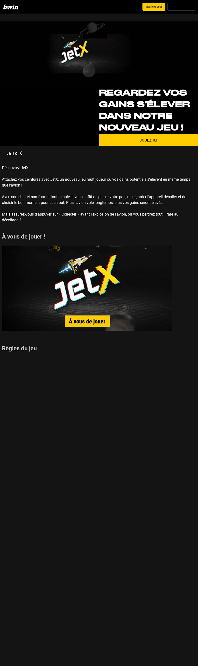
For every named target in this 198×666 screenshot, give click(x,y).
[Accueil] (13, 7)
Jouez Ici (148, 140)
